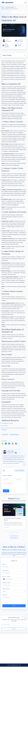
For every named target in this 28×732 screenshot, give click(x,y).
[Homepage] (7, 2)
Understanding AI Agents (7, 423)
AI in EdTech (5, 425)
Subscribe (14, 628)
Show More (14, 537)
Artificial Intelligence (10, 7)
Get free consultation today (13, 665)
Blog (2, 7)
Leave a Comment (20, 470)
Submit (6, 490)
